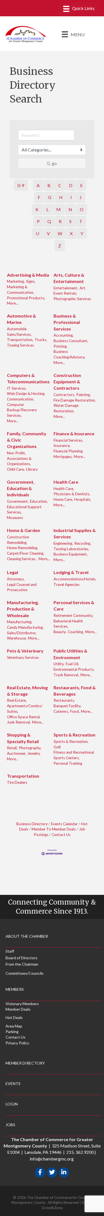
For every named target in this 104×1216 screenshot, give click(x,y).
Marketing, (16, 281)
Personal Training (68, 763)
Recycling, (82, 543)
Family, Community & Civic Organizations (26, 440)
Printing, (60, 346)
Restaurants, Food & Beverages (75, 690)
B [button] (48, 185)
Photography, (30, 748)
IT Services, (16, 388)
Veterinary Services (23, 657)
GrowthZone (52, 1207)
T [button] (80, 221)
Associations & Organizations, (19, 461)
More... (12, 303)
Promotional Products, (26, 298)
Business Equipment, (71, 554)
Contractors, (64, 394)
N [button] (70, 209)
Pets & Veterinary (25, 650)
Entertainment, (66, 288)
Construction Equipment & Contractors (67, 382)
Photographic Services (72, 299)
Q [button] (49, 221)
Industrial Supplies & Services (75, 533)
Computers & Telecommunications (28, 378)
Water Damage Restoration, (66, 408)
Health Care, (64, 488)
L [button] (47, 209)
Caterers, (61, 711)
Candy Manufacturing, (25, 627)
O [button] (81, 209)
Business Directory (32, 824)
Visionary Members (22, 1003)
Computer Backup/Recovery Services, (22, 410)
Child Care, (16, 469)
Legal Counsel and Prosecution (22, 587)
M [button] (58, 209)
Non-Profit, (16, 453)
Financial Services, (68, 440)
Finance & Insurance (74, 433)
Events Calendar (64, 824)
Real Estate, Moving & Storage (27, 690)
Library (32, 469)
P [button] (38, 221)
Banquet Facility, (67, 706)
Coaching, (76, 632)
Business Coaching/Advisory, (69, 354)
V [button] (48, 233)
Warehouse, (17, 638)
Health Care (66, 481)
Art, (83, 288)
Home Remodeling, (22, 548)
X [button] (71, 233)
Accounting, (63, 335)
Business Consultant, (71, 341)
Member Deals (18, 1009)
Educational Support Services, (24, 510)
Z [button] (59, 245)
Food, (75, 711)
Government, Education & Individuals (20, 488)
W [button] (60, 233)
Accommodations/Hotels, (75, 579)
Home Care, (63, 499)
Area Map (14, 1026)
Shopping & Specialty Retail (23, 738)
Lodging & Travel (71, 572)
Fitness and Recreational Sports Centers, (74, 755)
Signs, (30, 281)
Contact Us (61, 834)
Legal (12, 572)
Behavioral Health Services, (68, 624)
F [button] (39, 197)
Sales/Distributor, (21, 633)
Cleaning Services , (22, 559)
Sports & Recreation (74, 734)
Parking (12, 1031)
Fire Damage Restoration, (75, 400)
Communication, (20, 399)
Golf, (57, 747)
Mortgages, (63, 456)
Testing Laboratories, (71, 549)
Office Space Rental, (23, 717)
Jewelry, (33, 753)
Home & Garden (23, 530)
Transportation (23, 776)
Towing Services (20, 345)
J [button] (81, 197)
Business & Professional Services (67, 322)
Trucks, (41, 339)
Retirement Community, (73, 615)
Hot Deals (14, 1017)
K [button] (37, 209)
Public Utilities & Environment (70, 654)
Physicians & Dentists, (72, 494)
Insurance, (62, 445)
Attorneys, (16, 579)
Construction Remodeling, (18, 540)
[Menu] (78, 9)
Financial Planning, (68, 451)
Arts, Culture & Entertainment (69, 278)
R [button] (60, 221)
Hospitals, (82, 499)
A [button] (38, 185)
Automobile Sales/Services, (19, 332)
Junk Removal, (19, 722)
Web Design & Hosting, (26, 393)
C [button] (59, 185)
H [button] (61, 197)
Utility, (59, 664)
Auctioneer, (16, 753)
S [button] (70, 221)
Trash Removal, (66, 675)
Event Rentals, (65, 293)
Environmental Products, (74, 669)
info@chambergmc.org (52, 1158)
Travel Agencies (67, 584)
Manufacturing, (19, 622)
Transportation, (20, 339)
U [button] (37, 233)
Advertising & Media (28, 274)
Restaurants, (64, 700)
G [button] (49, 197)
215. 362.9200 (80, 1152)
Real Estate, (17, 700)
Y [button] (81, 233)
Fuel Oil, (72, 664)
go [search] (54, 163)
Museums (15, 517)
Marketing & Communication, (20, 290)
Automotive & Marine (21, 319)
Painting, (83, 394)
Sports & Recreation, (71, 741)
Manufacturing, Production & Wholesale (23, 609)
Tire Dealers (17, 782)
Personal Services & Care (74, 605)
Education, (39, 501)
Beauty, (60, 632)
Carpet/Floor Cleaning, (25, 553)
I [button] (71, 197)
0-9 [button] (20, 185)
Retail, (12, 748)
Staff (10, 951)
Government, (18, 501)
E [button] (81, 185)
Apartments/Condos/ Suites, (24, 709)
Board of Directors (21, 957)
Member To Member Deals (54, 829)
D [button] (70, 185)
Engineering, (63, 543)
